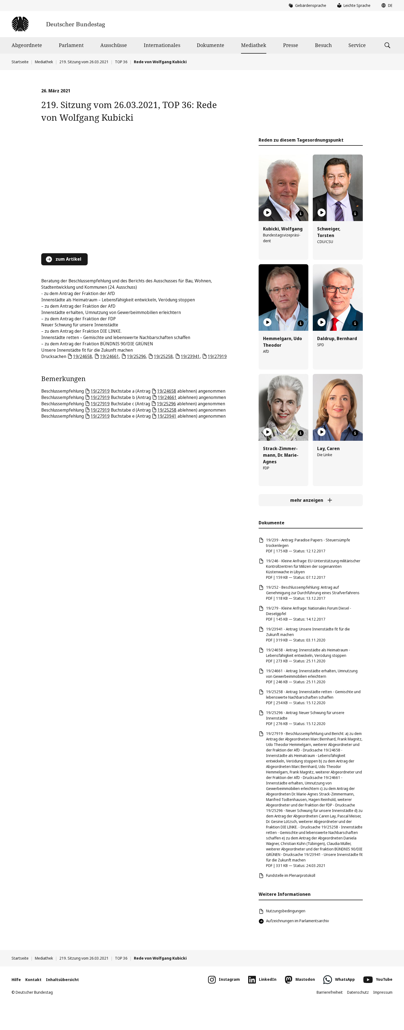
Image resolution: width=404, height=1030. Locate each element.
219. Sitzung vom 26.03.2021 (84, 61)
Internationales (162, 45)
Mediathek (253, 45)
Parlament (71, 45)
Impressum (382, 992)
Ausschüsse (113, 45)
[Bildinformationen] (300, 213)
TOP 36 (121, 61)
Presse (290, 45)
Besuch (323, 45)
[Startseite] (58, 24)
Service (357, 45)
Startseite (20, 61)
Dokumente (210, 45)
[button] (385, 5)
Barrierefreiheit (330, 992)
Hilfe (16, 979)
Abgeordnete (27, 45)
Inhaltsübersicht (62, 979)
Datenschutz (358, 992)
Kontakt (33, 979)
